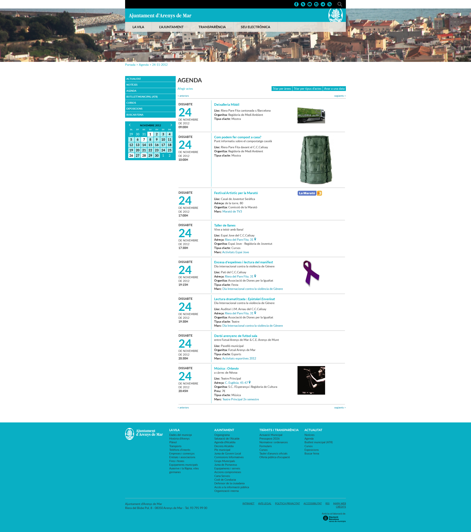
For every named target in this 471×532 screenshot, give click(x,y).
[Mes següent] (171, 125)
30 (157, 155)
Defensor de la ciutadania (229, 483)
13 (137, 145)
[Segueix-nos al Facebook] (296, 4)
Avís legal (264, 503)
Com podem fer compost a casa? (237, 137)
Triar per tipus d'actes (307, 89)
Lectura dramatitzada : (244, 298)
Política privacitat (287, 503)
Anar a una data (334, 89)
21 (144, 150)
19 (131, 150)
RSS (327, 503)
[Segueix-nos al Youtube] (309, 4)
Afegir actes (185, 89)
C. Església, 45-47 (236, 382)
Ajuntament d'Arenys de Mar (160, 16)
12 (131, 145)
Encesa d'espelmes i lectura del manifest (243, 262)
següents (340, 95)
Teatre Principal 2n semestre (240, 399)
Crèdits (341, 506)
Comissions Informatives (229, 457)
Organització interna (226, 491)
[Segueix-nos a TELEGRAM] (323, 4)
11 (169, 139)
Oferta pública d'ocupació (274, 457)
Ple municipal (222, 450)
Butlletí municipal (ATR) (142, 96)
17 (163, 145)
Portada (130, 65)
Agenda (144, 65)
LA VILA (138, 26)
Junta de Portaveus (225, 464)
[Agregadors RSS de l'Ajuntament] (329, 4)
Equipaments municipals (183, 464)
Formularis (265, 446)
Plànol (173, 442)
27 (137, 155)
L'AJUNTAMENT (171, 26)
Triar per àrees (282, 89)
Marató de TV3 (232, 211)
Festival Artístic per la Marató (236, 192)
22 (150, 150)
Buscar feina (134, 114)
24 (163, 150)
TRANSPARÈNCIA (212, 26)
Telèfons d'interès (179, 450)
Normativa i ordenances (273, 442)
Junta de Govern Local (227, 453)
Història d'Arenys (179, 438)
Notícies (131, 84)
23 (157, 150)
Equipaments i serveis (227, 468)
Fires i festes (176, 461)
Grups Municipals (224, 461)
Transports (175, 446)
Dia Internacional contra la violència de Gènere (252, 289)
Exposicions (134, 108)
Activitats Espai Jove (235, 252)
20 (137, 150)
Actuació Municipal (270, 435)
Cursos (131, 102)
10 (163, 139)
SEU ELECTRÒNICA (255, 26)
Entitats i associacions (182, 457)
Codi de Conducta (225, 479)
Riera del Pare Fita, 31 (239, 239)
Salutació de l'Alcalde (227, 438)
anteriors (183, 95)
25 (169, 150)
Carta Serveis (222, 476)
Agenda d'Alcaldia (224, 442)
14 (144, 145)
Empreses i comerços (181, 453)
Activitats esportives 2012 (239, 358)
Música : (226, 368)
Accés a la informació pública (231, 487)
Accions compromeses (227, 472)
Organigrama (222, 435)
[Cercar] (339, 4)
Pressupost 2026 (269, 438)
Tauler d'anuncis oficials (273, 453)
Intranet (248, 503)
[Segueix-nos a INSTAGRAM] (316, 4)
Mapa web (339, 503)
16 (157, 145)
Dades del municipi (180, 435)
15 (150, 145)
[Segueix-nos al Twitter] (303, 4)
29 (150, 155)
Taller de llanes (225, 225)
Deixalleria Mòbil (226, 104)
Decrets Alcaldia (223, 446)
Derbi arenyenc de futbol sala (235, 335)
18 (169, 145)
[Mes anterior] (129, 125)
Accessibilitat (313, 503)
